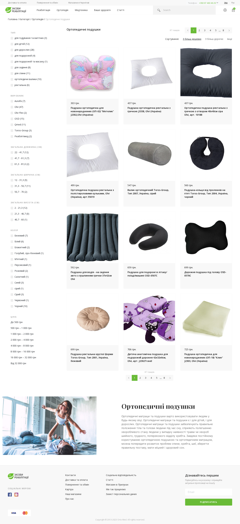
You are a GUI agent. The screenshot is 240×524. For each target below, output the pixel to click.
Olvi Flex (21, 112)
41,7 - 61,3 (22, 158)
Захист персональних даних (121, 494)
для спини (22, 73)
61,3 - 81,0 (22, 164)
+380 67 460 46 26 (207, 3)
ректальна (22, 85)
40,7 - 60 (21, 219)
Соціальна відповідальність (121, 475)
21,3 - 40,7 (22, 213)
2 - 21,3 (21, 207)
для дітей (22, 43)
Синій (19, 282)
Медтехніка (81, 10)
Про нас (69, 498)
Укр (226, 2)
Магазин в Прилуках (117, 484)
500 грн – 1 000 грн (21, 328)
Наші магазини (73, 494)
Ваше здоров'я (102, 10)
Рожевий (21, 270)
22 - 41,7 (22, 152)
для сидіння (23, 67)
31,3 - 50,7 (23, 185)
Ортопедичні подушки (58, 19)
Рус (233, 2)
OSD (19, 118)
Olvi (19, 106)
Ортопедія (62, 10)
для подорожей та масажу (31, 61)
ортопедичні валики (28, 79)
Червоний (22, 300)
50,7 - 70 (21, 191)
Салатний (22, 276)
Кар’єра (69, 489)
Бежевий (21, 235)
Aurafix (20, 101)
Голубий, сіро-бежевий (29, 253)
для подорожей (25, 55)
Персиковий (23, 264)
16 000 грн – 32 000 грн (23, 357)
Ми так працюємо (116, 489)
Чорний (21, 306)
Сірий (19, 294)
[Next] (229, 30)
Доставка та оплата (17, 2)
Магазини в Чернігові (78, 2)
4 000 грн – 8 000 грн (22, 345)
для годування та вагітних (31, 38)
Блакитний (22, 247)
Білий (19, 241)
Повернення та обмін (47, 2)
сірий (19, 288)
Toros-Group (23, 130)
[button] (203, 2)
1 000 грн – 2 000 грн (22, 333)
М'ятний (21, 259)
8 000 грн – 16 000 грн (23, 351)
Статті (120, 10)
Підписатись (208, 502)
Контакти (70, 475)
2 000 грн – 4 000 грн (22, 339)
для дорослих (24, 49)
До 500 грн (17, 322)
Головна (12, 19)
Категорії (24, 19)
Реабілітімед (23, 136)
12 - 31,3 (21, 180)
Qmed (20, 124)
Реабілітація (43, 10)
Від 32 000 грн (18, 363)
